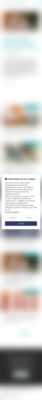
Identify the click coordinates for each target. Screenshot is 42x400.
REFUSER (29, 218)
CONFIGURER (12, 218)
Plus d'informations (12, 212)
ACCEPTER (21, 223)
